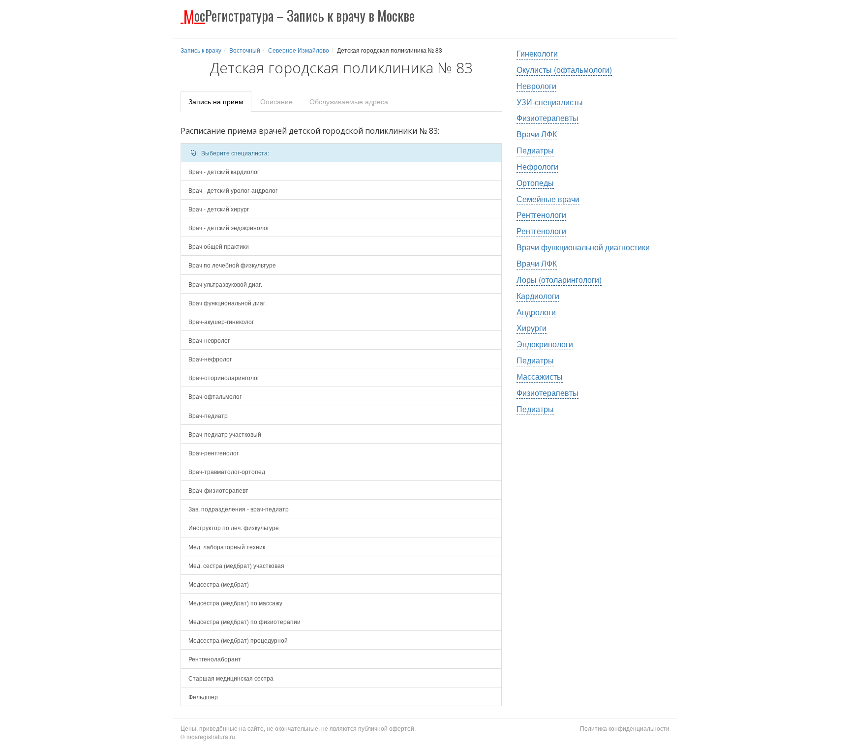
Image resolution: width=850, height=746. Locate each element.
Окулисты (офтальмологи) (564, 69)
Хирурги (531, 327)
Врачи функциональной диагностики (583, 247)
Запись (215, 101)
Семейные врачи (547, 199)
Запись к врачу (201, 50)
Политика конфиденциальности (624, 728)
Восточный (244, 50)
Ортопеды (535, 182)
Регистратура (299, 15)
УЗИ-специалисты (549, 102)
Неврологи (536, 85)
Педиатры (535, 150)
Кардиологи (537, 295)
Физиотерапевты (547, 117)
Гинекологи (537, 53)
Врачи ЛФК (536, 134)
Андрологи (536, 312)
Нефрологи (537, 166)
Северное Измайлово (298, 50)
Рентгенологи (541, 214)
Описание (276, 101)
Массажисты (539, 376)
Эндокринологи (544, 344)
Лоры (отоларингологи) (559, 279)
